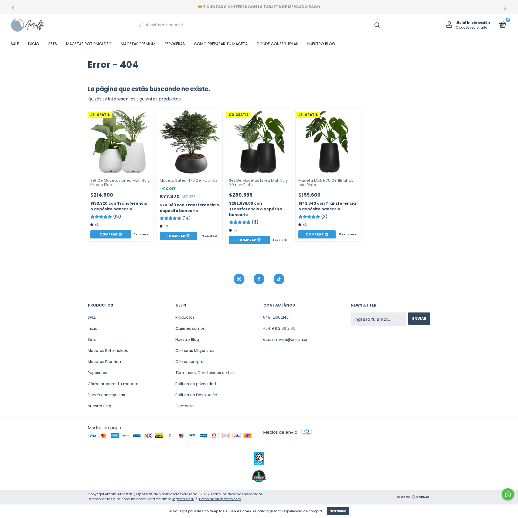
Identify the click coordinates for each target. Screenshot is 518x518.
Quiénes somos (190, 328)
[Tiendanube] (413, 497)
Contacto (184, 406)
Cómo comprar (190, 361)
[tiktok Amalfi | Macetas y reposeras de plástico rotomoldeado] (279, 279)
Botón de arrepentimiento (220, 499)
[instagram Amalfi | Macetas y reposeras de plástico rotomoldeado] (239, 279)
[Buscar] (376, 25)
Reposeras (175, 43)
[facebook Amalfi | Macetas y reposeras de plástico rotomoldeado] (259, 279)
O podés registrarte (471, 27)
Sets (52, 43)
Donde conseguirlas (277, 43)
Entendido (337, 511)
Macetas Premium (138, 43)
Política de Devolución (196, 395)
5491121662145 (276, 317)
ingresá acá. (183, 499)
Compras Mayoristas (194, 350)
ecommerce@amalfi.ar (285, 339)
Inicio (33, 43)
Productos (185, 317)
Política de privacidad (195, 383)
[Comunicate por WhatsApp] (508, 494)
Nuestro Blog (321, 43)
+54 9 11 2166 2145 (279, 328)
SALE (15, 43)
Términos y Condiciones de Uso (205, 372)
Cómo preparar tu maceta (221, 43)
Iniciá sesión (478, 22)
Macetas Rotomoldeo (89, 43)
